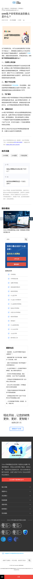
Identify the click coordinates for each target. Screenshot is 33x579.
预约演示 (16, 264)
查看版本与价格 (16, 429)
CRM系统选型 (13, 8)
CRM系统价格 (14, 278)
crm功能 (5, 155)
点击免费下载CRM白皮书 (16, 479)
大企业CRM (14, 333)
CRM (28, 53)
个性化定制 (15, 85)
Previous (1, 218)
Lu (23, 20)
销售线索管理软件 (15, 287)
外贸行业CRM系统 (15, 312)
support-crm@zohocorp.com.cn (14, 553)
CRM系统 (13, 274)
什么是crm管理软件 (16, 299)
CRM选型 (20, 8)
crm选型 (14, 155)
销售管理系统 (14, 291)
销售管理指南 (14, 316)
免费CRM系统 (14, 283)
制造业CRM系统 (15, 308)
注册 (18, 576)
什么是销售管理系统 (16, 304)
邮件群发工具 (14, 337)
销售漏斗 (13, 321)
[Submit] (29, 560)
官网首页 (6, 8)
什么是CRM (14, 295)
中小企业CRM (14, 329)
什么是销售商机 (15, 325)
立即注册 (16, 259)
